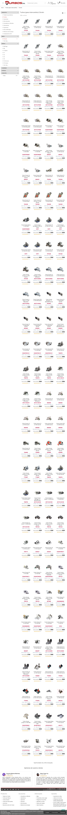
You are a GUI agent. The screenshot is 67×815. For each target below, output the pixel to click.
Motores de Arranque (8, 31)
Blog (37, 796)
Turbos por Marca (7, 798)
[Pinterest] (13, 789)
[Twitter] (5, 789)
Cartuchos (5, 19)
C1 (4, 52)
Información (38, 794)
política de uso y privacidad (31, 813)
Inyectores (5, 27)
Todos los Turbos (6, 796)
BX (4, 48)
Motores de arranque (25, 805)
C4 (4, 58)
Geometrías (6, 25)
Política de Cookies (41, 803)
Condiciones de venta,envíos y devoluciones (58, 800)
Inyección (23, 799)
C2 (4, 54)
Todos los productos (8, 15)
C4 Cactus (5, 63)
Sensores (23, 801)
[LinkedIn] (7, 789)
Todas (10, 75)
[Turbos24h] (15, 3)
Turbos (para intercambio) (11, 7)
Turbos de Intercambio (8, 801)
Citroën (20, 7)
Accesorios (22, 794)
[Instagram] (10, 789)
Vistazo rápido (26, 37)
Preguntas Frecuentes (41, 799)
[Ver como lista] (65, 13)
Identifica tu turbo (40, 801)
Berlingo (5, 46)
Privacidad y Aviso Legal (42, 798)
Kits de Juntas (6, 21)
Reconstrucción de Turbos (8, 805)
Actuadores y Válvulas (8, 23)
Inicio (2, 7)
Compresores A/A (7, 33)
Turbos (5, 17)
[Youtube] (16, 789)
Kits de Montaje (7, 29)
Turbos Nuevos (6, 799)
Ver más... (5, 41)
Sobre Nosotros (40, 805)
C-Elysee (5, 50)
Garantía (54, 794)
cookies (8, 811)
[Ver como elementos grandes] (63, 13)
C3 (4, 56)
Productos (4, 794)
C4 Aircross (6, 61)
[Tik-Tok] (18, 789)
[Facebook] (2, 789)
